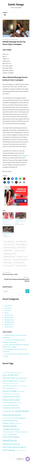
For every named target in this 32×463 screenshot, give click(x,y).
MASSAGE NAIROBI (8, 250)
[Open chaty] (28, 459)
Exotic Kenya (16, 4)
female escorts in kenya (11, 396)
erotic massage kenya (18, 372)
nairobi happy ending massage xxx (20, 259)
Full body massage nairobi (21, 244)
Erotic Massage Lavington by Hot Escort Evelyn (20, 221)
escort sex (16, 388)
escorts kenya (20, 391)
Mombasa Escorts (10, 322)
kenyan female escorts (10, 420)
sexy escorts (23, 450)
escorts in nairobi (10, 391)
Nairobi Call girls (13, 434)
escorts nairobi (6, 394)
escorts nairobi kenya (15, 394)
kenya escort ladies (9, 411)
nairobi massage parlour (18, 262)
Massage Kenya (6, 39)
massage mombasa (18, 423)
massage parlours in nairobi (10, 253)
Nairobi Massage (7, 262)
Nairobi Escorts (14, 39)
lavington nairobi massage (9, 247)
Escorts (7, 313)
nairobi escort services (11, 444)
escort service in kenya (9, 244)
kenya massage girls (20, 418)
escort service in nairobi (9, 386)
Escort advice (8, 308)
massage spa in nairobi (22, 256)
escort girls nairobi (21, 378)
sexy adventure (23, 155)
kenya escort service (12, 414)
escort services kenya (8, 388)
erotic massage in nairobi (8, 372)
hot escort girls (7, 405)
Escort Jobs (8, 311)
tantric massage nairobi (9, 265)
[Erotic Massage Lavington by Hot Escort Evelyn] (20, 215)
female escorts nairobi (11, 399)
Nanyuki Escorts (9, 327)
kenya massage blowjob (8, 418)
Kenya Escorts (22, 411)
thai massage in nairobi (21, 265)
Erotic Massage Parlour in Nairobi (8, 234)
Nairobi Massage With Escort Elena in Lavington (8, 221)
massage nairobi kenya (19, 250)
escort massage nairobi (21, 241)
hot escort (19, 402)
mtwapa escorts (6, 434)
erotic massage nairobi (9, 241)
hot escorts (14, 405)
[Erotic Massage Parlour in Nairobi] (8, 229)
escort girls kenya (9, 378)
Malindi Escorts (9, 317)
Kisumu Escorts (9, 315)
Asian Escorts (8, 306)
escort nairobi (21, 381)
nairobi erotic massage (11, 437)
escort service (5, 383)
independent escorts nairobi (11, 408)
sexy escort (17, 450)
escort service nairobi (22, 386)
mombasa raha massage (21, 432)
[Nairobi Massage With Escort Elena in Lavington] (8, 215)
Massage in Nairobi (21, 247)
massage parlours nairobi (9, 256)
